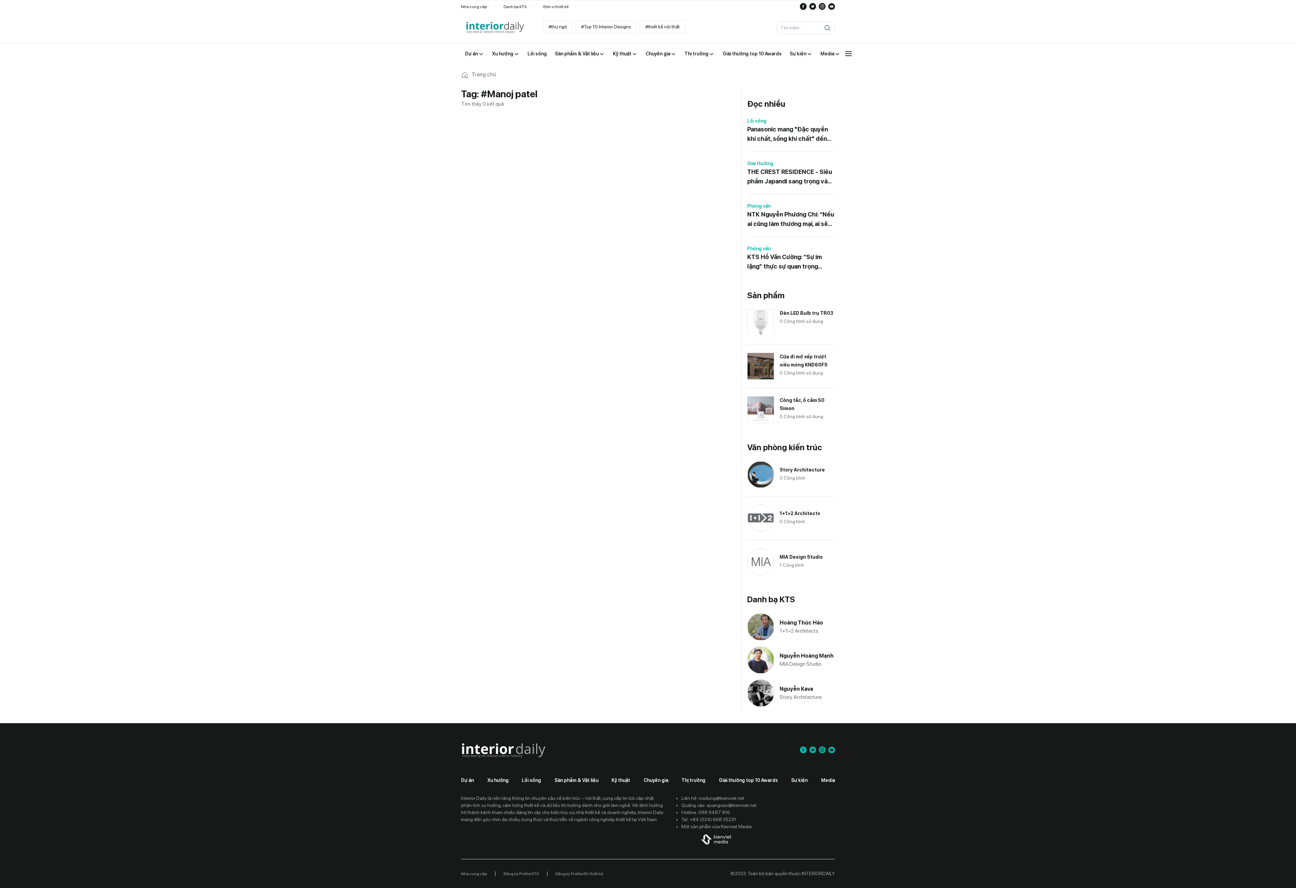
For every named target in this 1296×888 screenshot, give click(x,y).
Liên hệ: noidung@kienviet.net (712, 798)
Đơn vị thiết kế (556, 6)
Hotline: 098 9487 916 (705, 812)
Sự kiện (799, 780)
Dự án (467, 780)
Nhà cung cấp (474, 6)
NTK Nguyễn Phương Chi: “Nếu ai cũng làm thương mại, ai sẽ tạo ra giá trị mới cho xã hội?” (790, 220)
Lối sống (756, 121)
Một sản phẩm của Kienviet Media (716, 826)
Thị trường (693, 780)
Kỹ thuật (621, 780)
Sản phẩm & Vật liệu (576, 780)
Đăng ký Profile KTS (521, 873)
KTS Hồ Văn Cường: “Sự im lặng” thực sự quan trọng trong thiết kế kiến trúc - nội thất (787, 262)
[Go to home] (495, 28)
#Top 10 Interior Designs (606, 26)
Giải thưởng (760, 163)
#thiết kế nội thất (662, 26)
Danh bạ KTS (515, 6)
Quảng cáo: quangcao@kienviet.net (718, 805)
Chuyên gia (656, 780)
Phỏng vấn (759, 206)
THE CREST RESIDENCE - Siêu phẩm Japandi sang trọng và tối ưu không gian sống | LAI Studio (789, 177)
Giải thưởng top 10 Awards (748, 780)
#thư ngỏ (557, 26)
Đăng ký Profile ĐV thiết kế (579, 873)
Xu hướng (498, 780)
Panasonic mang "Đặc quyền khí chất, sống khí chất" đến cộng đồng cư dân (787, 135)
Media (828, 780)
